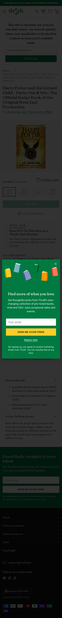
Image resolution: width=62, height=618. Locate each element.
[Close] (55, 264)
